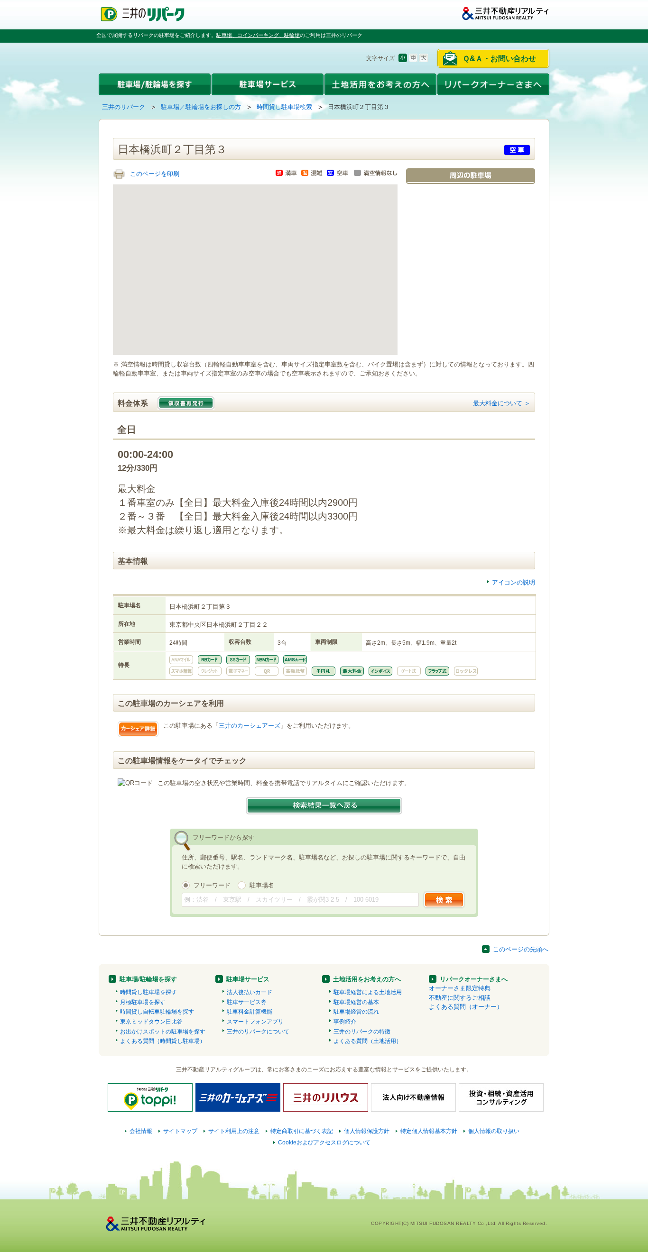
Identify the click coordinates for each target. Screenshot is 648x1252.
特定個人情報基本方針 (428, 1131)
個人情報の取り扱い (493, 1131)
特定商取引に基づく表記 (301, 1131)
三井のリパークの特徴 (361, 1031)
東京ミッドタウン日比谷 (151, 1021)
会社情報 (141, 1131)
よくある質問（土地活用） (367, 1041)
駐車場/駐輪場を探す (148, 979)
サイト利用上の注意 (233, 1131)
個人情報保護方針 (366, 1131)
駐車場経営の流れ (356, 1011)
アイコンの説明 (513, 582)
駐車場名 (262, 885)
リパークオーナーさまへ (474, 979)
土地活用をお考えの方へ (367, 979)
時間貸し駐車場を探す (148, 992)
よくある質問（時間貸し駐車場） (162, 1041)
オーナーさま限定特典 (460, 988)
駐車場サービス (247, 979)
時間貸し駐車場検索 (284, 106)
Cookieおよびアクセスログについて (324, 1142)
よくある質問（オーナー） (466, 1006)
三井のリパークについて (258, 1031)
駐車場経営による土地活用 (367, 992)
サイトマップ (180, 1131)
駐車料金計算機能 (249, 1011)
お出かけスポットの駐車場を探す (162, 1031)
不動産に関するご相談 (460, 997)
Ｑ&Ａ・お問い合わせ (499, 59)
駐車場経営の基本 (356, 1002)
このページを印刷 (154, 173)
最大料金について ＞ (501, 403)
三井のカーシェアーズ (249, 725)
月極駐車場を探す (143, 1002)
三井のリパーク (123, 106)
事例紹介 (344, 1021)
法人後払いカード (249, 992)
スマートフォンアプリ (255, 1021)
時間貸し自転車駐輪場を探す (157, 1011)
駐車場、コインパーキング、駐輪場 (258, 35)
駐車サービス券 (247, 1002)
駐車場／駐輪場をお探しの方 (201, 106)
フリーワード (212, 885)
